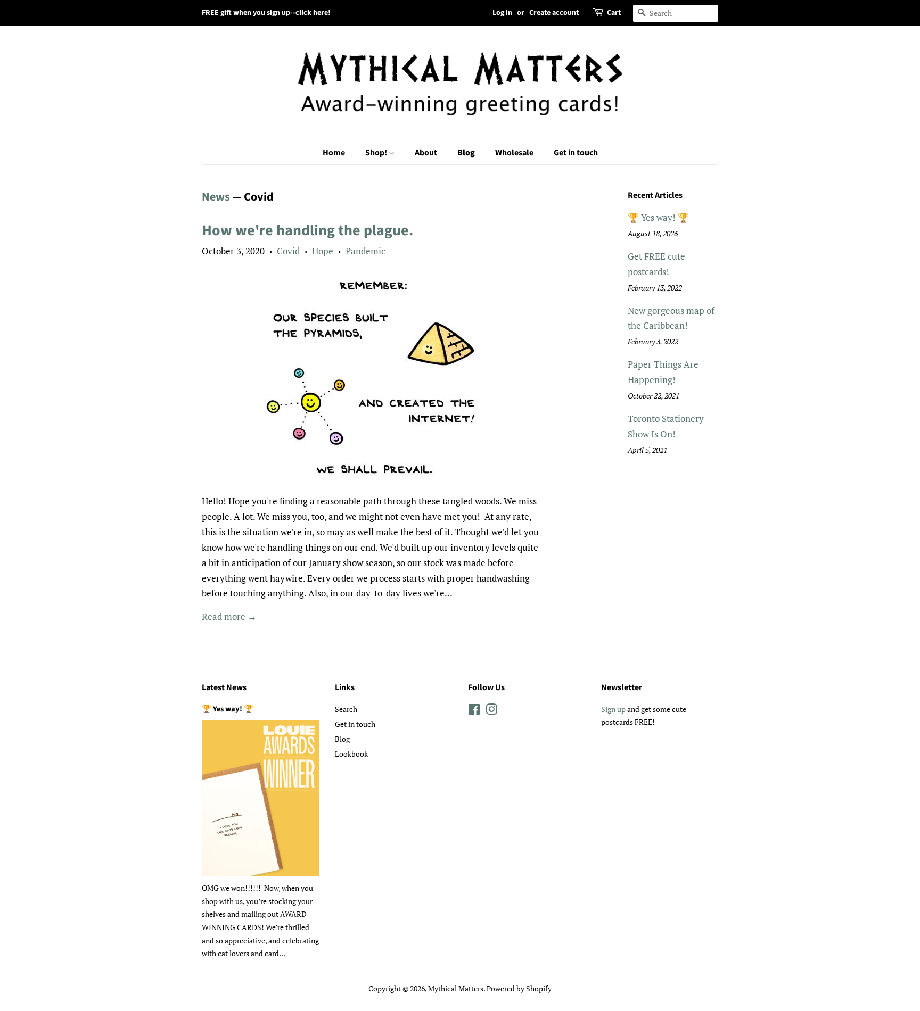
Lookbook (351, 754)
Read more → (229, 616)
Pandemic (365, 251)
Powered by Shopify (519, 988)
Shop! (377, 153)
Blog (466, 153)
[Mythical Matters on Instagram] (491, 711)
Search (346, 709)
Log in (502, 12)
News (216, 196)
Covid (288, 251)
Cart (614, 12)
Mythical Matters (455, 988)
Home (334, 153)
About (426, 153)
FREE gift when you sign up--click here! (266, 12)
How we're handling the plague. (307, 230)
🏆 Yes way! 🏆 (658, 217)
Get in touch (576, 153)
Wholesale (514, 153)
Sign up (613, 709)
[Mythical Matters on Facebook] (474, 711)
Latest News (224, 687)
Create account (554, 12)
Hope (322, 251)
